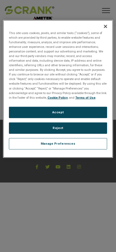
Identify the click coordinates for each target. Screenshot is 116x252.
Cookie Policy (57, 97)
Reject (58, 128)
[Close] (105, 26)
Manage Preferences (58, 143)
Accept (58, 112)
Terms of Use (85, 97)
